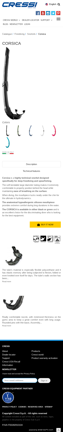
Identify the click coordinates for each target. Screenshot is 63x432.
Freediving (19, 34)
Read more (6, 282)
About (5, 351)
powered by (33, 430)
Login (27, 24)
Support (45, 20)
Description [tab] (31, 164)
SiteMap (48, 407)
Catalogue (7, 34)
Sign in (44, 380)
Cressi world (38, 354)
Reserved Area (35, 407)
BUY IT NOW (46, 224)
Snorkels (31, 34)
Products (36, 351)
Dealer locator (9, 354)
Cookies (22, 407)
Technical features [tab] (31, 171)
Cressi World (10, 20)
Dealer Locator (30, 20)
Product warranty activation (45, 358)
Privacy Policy (29, 374)
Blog (5, 24)
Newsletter (16, 24)
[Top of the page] (58, 430)
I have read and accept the (18, 374)
